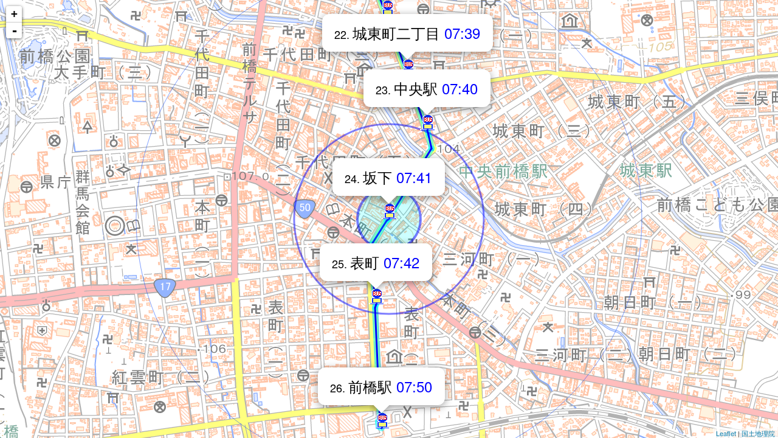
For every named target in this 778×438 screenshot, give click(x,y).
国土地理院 (758, 433)
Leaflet (726, 433)
